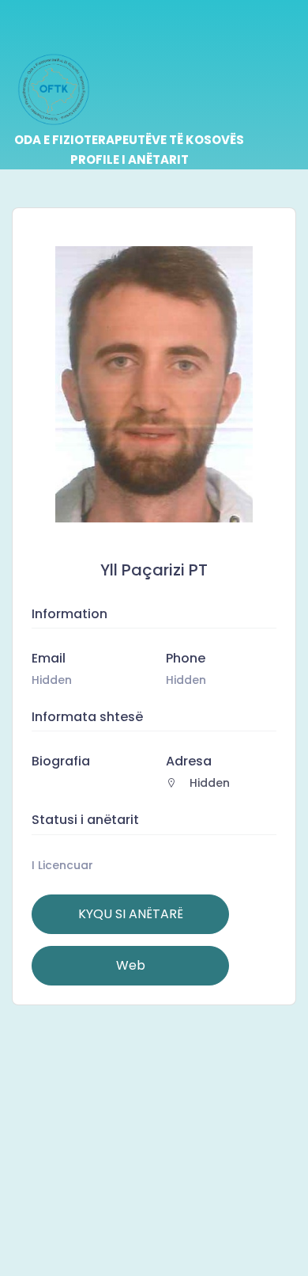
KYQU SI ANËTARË (130, 914)
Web (130, 965)
